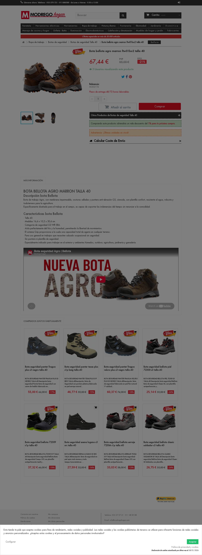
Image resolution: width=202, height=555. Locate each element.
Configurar (11, 541)
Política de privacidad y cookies (184, 547)
